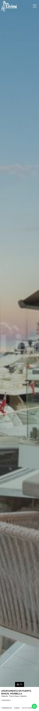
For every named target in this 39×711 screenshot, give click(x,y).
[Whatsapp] (34, 706)
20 (21, 684)
